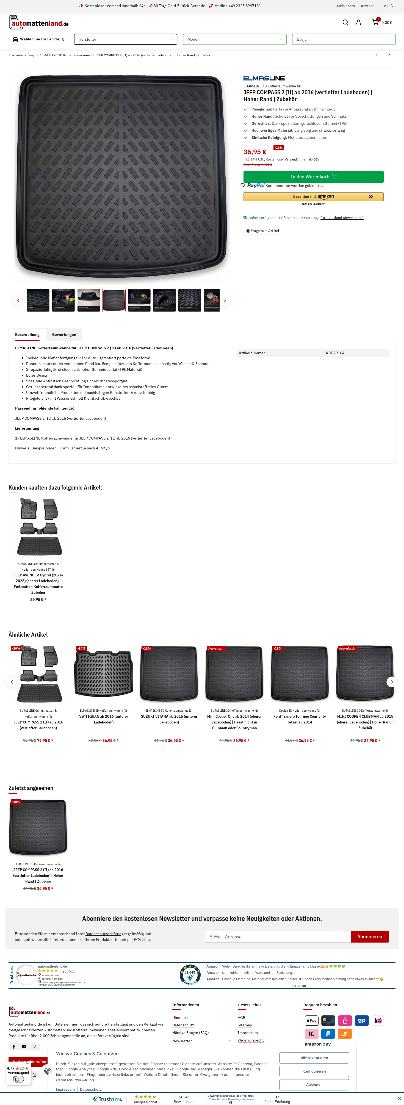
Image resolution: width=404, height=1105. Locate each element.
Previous (18, 300)
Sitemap (245, 1025)
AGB (241, 1017)
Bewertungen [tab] (64, 334)
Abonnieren (369, 936)
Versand (291, 159)
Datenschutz (91, 1089)
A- (392, 5)
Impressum (65, 1089)
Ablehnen (314, 1084)
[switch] (18, 1079)
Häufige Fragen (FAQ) (190, 1032)
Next (225, 300)
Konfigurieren (314, 1071)
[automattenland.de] (39, 22)
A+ (386, 5)
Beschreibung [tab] (27, 334)
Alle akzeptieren (314, 1058)
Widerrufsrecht (251, 1040)
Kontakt (367, 5)
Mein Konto (346, 5)
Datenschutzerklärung (104, 933)
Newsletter (182, 1040)
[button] (345, 22)
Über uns (180, 1017)
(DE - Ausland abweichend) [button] (342, 218)
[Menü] (27, 1065)
